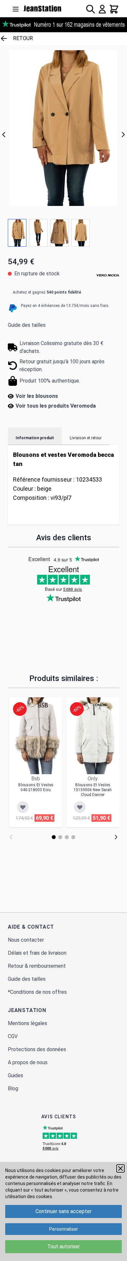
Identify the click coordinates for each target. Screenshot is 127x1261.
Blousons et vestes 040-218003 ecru (35, 787)
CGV (13, 1036)
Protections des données (37, 1049)
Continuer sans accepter (63, 1211)
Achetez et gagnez (47, 292)
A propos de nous (28, 1062)
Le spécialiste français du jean (42, 8)
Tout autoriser (63, 1246)
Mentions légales (27, 1023)
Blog (13, 1088)
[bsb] (43, 705)
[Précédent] (4, 134)
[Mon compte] (102, 9)
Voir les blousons (37, 396)
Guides (15, 1075)
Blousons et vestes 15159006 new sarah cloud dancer (93, 790)
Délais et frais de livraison (37, 953)
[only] (100, 705)
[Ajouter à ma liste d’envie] (23, 807)
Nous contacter (26, 940)
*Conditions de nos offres (37, 992)
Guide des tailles (27, 325)
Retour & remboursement (37, 966)
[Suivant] (123, 134)
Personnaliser (63, 1229)
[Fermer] (120, 1168)
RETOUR (23, 38)
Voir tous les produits (56, 406)
